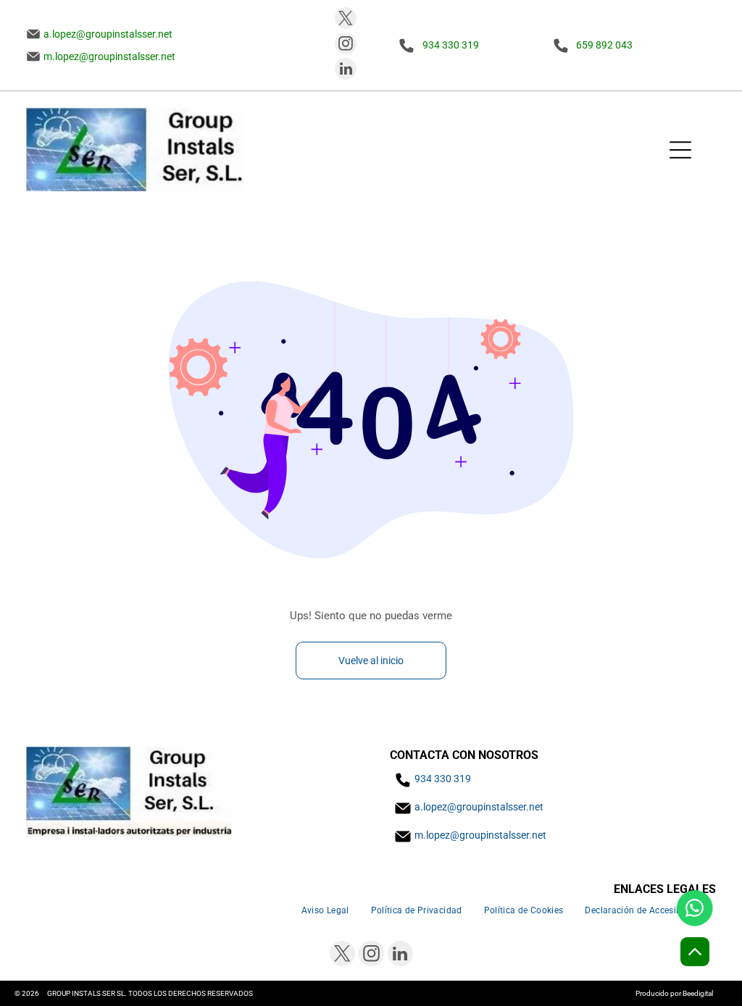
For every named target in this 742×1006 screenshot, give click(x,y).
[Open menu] (680, 150)
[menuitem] (325, 910)
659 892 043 (604, 45)
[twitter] (346, 20)
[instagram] (346, 45)
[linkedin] (346, 70)
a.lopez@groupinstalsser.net (478, 807)
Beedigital (698, 993)
